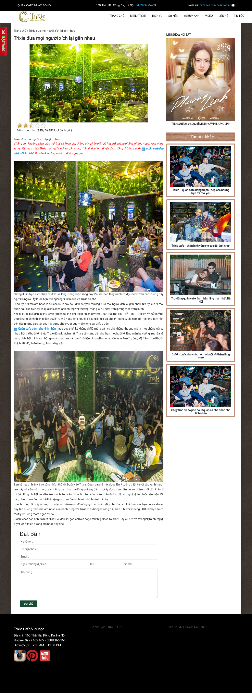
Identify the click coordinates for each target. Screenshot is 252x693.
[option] (200, 82)
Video (209, 15)
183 (51, 130)
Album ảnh (191, 15)
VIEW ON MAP (145, 5)
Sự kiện (173, 15)
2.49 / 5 (42, 130)
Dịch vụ (157, 15)
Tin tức (239, 15)
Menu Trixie (138, 15)
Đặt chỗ (28, 603)
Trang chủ (116, 15)
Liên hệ (223, 15)
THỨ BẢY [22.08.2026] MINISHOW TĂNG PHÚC (201, 123)
